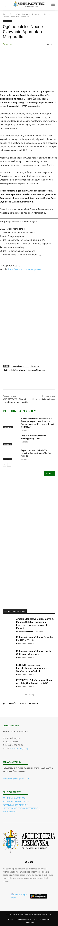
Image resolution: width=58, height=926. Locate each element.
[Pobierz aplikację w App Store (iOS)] (19, 896)
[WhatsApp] (34, 383)
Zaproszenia (8, 427)
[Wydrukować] (53, 383)
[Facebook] (14, 383)
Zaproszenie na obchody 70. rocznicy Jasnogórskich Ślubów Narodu (36, 453)
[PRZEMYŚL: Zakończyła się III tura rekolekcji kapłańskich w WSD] (8, 684)
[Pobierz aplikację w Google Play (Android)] (38, 896)
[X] (21, 383)
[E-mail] (47, 383)
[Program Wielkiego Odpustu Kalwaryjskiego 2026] (11, 439)
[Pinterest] (27, 383)
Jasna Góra (35, 366)
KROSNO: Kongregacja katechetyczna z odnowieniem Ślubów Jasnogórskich (32, 668)
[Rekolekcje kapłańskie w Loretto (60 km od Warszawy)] (8, 655)
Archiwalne (7, 21)
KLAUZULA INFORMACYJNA (15, 804)
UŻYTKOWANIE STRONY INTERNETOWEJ (21, 808)
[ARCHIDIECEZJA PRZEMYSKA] (29, 4)
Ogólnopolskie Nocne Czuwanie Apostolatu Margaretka (24, 370)
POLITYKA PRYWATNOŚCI (14, 798)
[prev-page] (4, 465)
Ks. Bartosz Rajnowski (24, 631)
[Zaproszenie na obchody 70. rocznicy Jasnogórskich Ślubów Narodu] (11, 454)
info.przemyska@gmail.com (16, 778)
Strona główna (8, 14)
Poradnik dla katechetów (44, 399)
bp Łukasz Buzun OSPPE (19, 366)
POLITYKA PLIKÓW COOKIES (16, 801)
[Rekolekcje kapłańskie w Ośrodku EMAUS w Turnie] (8, 641)
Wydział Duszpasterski (25, 14)
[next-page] (9, 465)
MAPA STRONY (10, 811)
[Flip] (40, 383)
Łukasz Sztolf (21, 643)
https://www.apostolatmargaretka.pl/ (26, 269)
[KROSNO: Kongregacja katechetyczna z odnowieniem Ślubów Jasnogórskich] (8, 669)
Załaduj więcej (28, 694)
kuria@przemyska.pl (19, 748)
